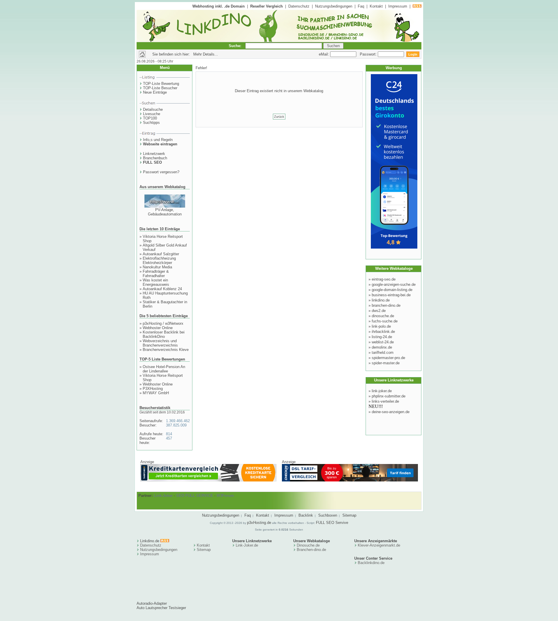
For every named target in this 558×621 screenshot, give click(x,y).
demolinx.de (382, 347)
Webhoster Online (158, 328)
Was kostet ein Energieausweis (156, 282)
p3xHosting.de (259, 522)
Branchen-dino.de (311, 549)
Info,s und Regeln (158, 140)
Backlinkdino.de (371, 563)
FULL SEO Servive (332, 522)
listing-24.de (382, 337)
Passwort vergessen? (161, 172)
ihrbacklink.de (383, 331)
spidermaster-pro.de (388, 358)
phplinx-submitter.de (388, 396)
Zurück (279, 116)
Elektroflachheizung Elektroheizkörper (159, 260)
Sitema (203, 549)
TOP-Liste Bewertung (161, 83)
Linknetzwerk (154, 153)
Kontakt (376, 6)
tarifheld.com (383, 352)
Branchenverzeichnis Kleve (166, 349)
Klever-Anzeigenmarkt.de (379, 545)
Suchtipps (151, 122)
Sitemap (349, 515)
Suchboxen (327, 515)
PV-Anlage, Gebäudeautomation (165, 212)
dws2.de (379, 310)
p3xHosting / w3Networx (163, 323)
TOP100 (150, 118)
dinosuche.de (383, 316)
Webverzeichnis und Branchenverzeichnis (160, 343)
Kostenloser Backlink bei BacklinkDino (164, 334)
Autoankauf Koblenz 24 (162, 289)
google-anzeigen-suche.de (394, 284)
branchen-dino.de (386, 305)
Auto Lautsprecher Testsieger (161, 608)
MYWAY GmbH (156, 393)
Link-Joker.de (247, 545)
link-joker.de (382, 391)
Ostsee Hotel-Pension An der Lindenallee (164, 369)
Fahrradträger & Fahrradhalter (156, 273)
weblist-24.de (383, 342)
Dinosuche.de (308, 545)
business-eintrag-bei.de (391, 295)
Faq (361, 6)
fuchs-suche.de (385, 321)
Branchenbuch (155, 158)
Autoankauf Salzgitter (161, 254)
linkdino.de (381, 300)
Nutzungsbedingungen (333, 6)
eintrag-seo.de (384, 279)
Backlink (305, 515)
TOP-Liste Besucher (160, 88)
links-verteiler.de (385, 401)
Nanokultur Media (157, 267)
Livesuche (151, 114)
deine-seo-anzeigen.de (390, 412)
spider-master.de (386, 363)
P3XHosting (153, 388)
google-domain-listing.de (392, 290)
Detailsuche (153, 109)
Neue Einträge (155, 92)
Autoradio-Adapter (152, 603)
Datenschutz (299, 6)
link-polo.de (381, 326)
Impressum (397, 6)
